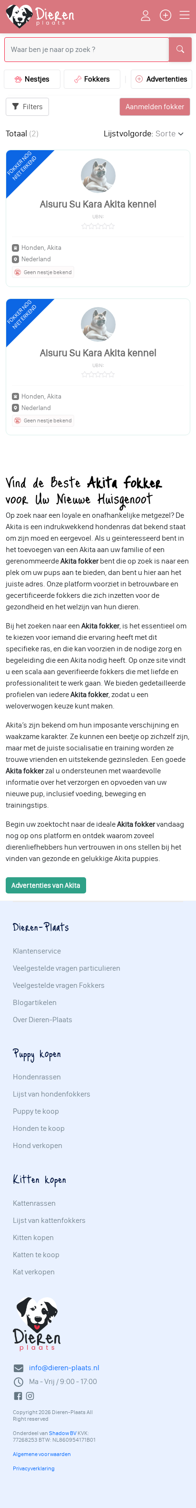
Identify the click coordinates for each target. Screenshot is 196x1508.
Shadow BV (63, 1433)
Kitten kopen (33, 1237)
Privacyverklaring (34, 1468)
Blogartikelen (35, 1002)
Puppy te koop (36, 1111)
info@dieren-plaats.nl (64, 1367)
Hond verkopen (37, 1145)
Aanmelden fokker (155, 106)
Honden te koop (39, 1128)
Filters (32, 106)
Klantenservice (37, 951)
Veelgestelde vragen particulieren (66, 968)
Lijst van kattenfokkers (49, 1220)
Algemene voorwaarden (42, 1454)
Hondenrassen (37, 1077)
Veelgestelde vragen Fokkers (59, 985)
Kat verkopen (34, 1272)
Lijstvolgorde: (128, 133)
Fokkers (95, 78)
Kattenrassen (34, 1203)
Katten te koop (36, 1255)
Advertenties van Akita (45, 885)
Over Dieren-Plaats (42, 1020)
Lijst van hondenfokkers (51, 1094)
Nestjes (35, 78)
